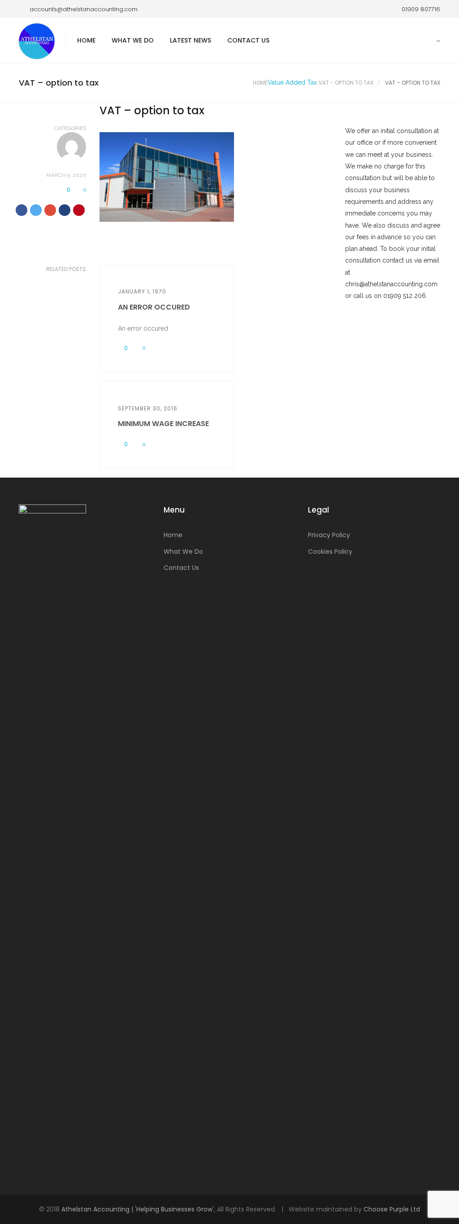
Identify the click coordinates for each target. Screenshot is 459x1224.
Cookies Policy (330, 551)
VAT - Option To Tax (346, 82)
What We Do (133, 40)
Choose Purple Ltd (392, 1209)
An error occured (154, 307)
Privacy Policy (329, 534)
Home (86, 40)
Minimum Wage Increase (163, 423)
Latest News (190, 40)
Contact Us (248, 40)
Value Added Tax (292, 82)
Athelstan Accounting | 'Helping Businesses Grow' (137, 1209)
